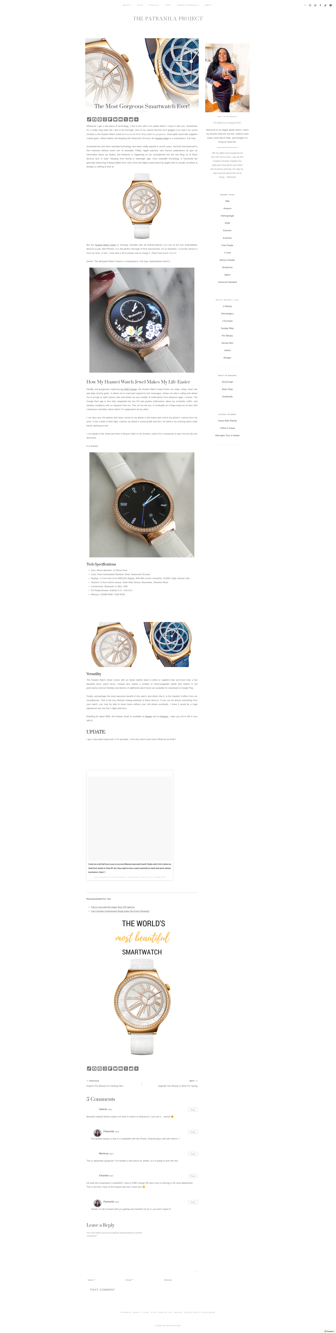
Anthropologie (227, 216)
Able (227, 201)
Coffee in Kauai (227, 428)
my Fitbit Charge (128, 389)
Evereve (227, 230)
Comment (92, 1236)
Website (168, 1280)
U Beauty (227, 306)
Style (138, 112)
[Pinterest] (315, 5)
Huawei (148, 716)
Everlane (227, 238)
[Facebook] (320, 5)
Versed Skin (227, 343)
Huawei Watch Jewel (105, 245)
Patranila (126, 1312)
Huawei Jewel (162, 138)
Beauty (137, 1312)
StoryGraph (227, 382)
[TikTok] (325, 5)
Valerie (103, 1109)
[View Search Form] (305, 5)
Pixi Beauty (227, 335)
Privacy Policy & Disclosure (199, 1312)
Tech (145, 112)
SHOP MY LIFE (165, 1312)
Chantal (103, 1175)
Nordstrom (227, 267)
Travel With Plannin (227, 421)
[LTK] (330, 5)
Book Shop (227, 389)
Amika (227, 350)
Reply (193, 1110)
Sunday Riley (227, 328)
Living (146, 1312)
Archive (178, 1312)
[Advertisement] (142, 615)
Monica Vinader (227, 260)
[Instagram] (310, 5)
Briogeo (227, 357)
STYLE (140, 5)
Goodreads (227, 396)
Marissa (103, 1153)
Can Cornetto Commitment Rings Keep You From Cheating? (120, 911)
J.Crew (227, 252)
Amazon (164, 716)
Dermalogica (227, 313)
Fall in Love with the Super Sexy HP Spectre (113, 907)
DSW (227, 223)
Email (129, 1280)
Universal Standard (227, 282)
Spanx (227, 275)
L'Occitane (227, 321)
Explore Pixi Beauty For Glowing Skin (104, 1083)
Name (91, 1280)
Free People (227, 245)
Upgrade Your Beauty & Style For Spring (177, 1083)
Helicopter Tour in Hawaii (227, 435)
